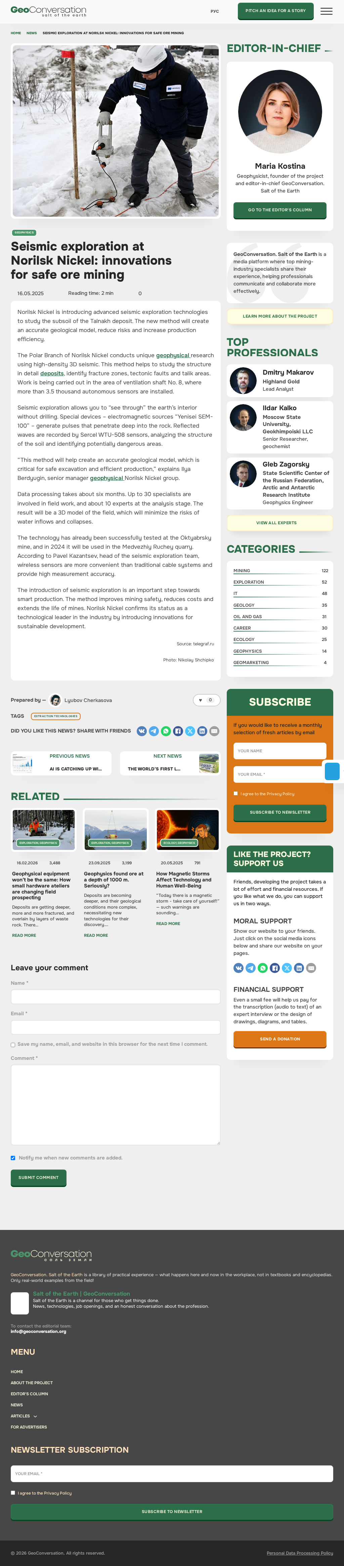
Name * (20, 983)
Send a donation (280, 1039)
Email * (19, 1013)
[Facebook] (178, 731)
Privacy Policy (280, 794)
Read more (24, 935)
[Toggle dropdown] (35, 1416)
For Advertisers (29, 1427)
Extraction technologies (56, 716)
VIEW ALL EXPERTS (276, 523)
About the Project (32, 1383)
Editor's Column (29, 1394)
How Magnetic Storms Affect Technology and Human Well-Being (183, 879)
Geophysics (24, 232)
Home (16, 33)
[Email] (214, 731)
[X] (190, 731)
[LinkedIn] (202, 731)
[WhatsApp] (166, 731)
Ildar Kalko (280, 407)
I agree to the (267, 794)
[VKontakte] (142, 731)
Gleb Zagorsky (286, 464)
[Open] (326, 11)
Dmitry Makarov (288, 372)
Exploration (28, 843)
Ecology (170, 843)
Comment (24, 1058)
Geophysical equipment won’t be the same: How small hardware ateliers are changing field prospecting (41, 885)
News (32, 33)
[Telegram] (154, 731)
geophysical (173, 355)
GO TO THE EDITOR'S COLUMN (280, 210)
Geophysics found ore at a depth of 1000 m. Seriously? (113, 879)
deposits (52, 373)
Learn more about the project (280, 316)
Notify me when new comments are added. (71, 1157)
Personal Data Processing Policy (300, 1553)
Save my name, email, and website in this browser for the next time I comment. (112, 1044)
